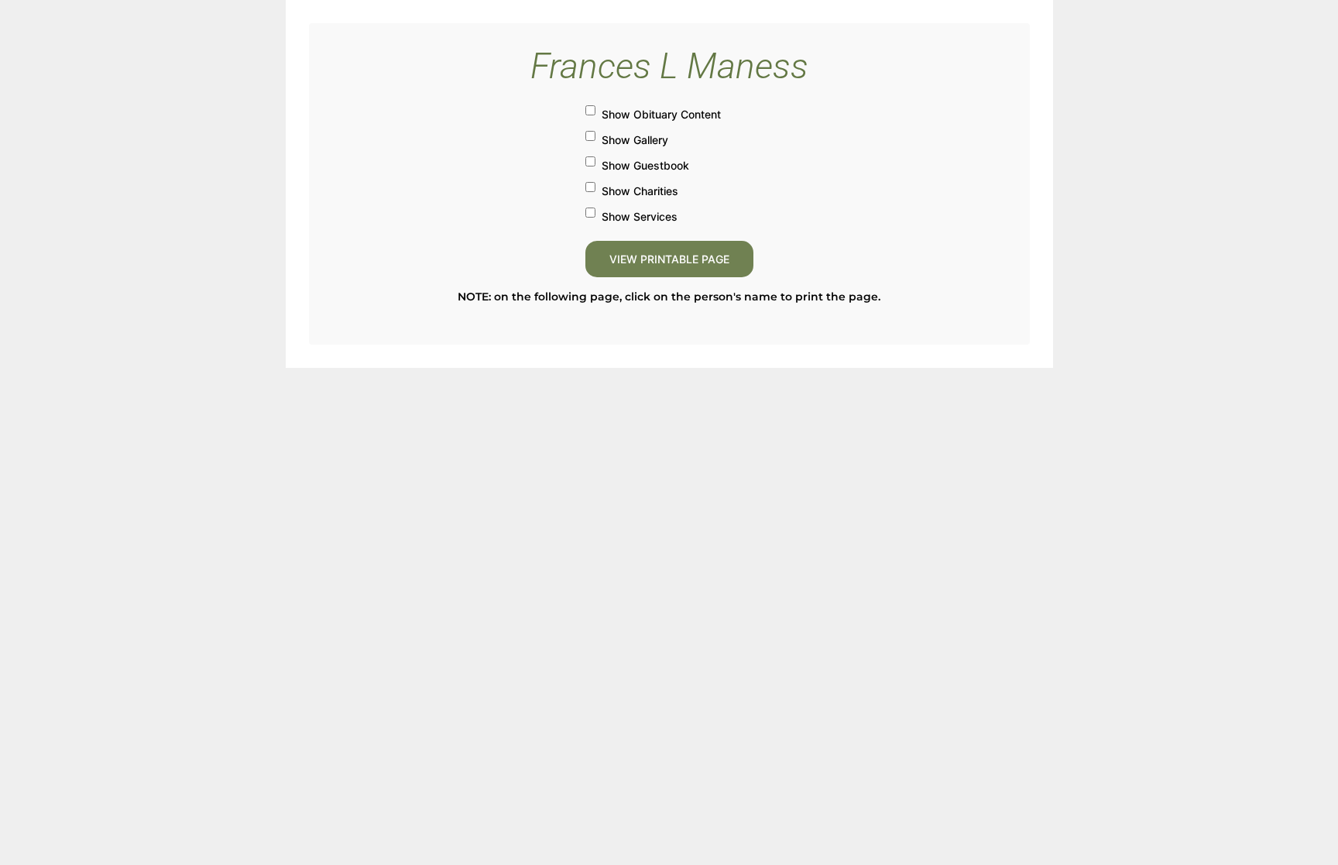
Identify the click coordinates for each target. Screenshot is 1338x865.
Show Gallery (635, 139)
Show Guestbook (645, 165)
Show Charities (640, 190)
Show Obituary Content (661, 114)
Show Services (640, 216)
